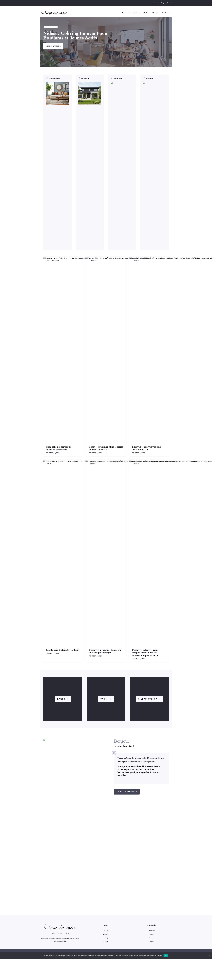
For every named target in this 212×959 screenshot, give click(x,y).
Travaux (118, 78)
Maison (136, 13)
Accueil (155, 3)
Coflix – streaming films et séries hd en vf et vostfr (106, 448)
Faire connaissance (127, 792)
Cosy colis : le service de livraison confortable (58, 448)
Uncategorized (51, 27)
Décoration (126, 13)
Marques (155, 13)
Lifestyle (146, 13)
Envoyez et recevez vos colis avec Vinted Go (146, 448)
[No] (209, 956)
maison (152, 934)
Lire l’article (53, 46)
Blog (162, 3)
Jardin (149, 78)
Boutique (165, 13)
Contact (169, 3)
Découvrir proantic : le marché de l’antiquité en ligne (105, 651)
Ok (166, 955)
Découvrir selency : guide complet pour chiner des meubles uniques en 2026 (145, 652)
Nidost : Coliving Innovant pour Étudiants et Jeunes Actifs (76, 36)
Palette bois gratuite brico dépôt (62, 649)
